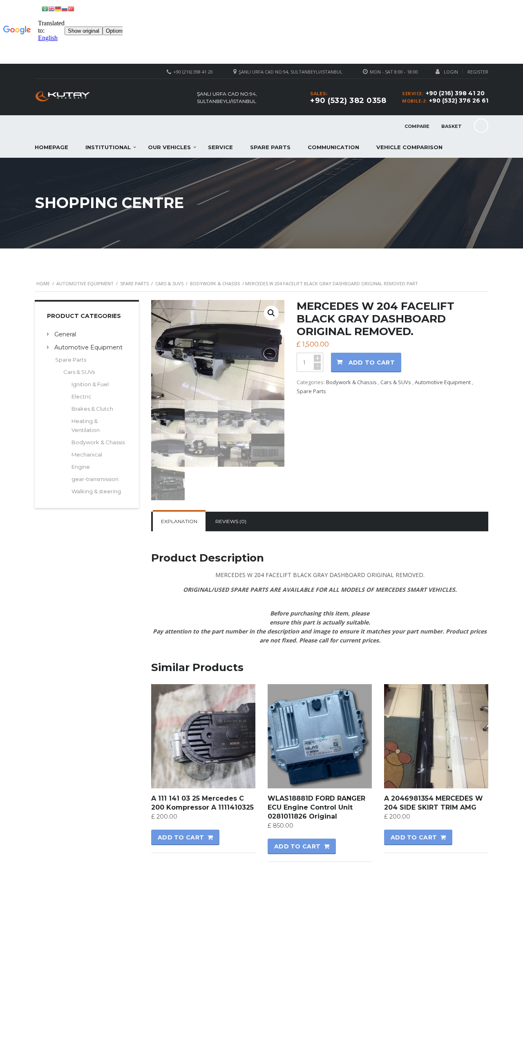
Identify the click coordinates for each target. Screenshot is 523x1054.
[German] (58, 8)
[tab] (179, 521)
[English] (51, 8)
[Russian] (64, 8)
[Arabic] (45, 8)
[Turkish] (71, 8)
